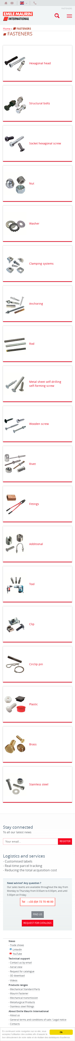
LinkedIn (17, 949)
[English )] (23, 3)
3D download (17, 975)
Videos (13, 980)
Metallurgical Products (22, 1002)
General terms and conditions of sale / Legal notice (38, 1019)
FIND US (37, 914)
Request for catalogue (22, 971)
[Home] (6, 3)
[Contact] (12, 3)
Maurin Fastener (19, 993)
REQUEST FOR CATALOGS (37, 922)
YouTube (17, 953)
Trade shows (17, 945)
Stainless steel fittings (22, 1006)
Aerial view (16, 966)
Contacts (15, 1023)
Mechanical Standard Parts (25, 989)
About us (15, 1015)
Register (65, 841)
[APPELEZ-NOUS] (35, 3)
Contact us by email (21, 962)
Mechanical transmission (24, 997)
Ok (61, 1032)
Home (6, 28)
